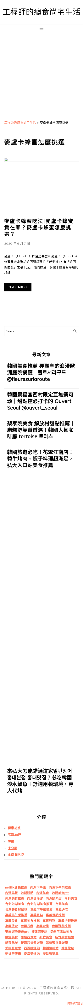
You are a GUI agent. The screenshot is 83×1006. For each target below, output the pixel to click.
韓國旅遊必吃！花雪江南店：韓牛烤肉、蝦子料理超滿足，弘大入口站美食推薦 (40, 458)
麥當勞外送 (32, 954)
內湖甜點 (27, 893)
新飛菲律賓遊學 (32, 943)
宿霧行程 (27, 926)
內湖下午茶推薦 (60, 887)
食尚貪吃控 (16, 855)
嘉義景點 (36, 915)
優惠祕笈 (14, 828)
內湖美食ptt (60, 893)
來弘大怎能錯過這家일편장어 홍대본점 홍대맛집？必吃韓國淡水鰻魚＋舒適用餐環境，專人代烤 (40, 781)
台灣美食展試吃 (16, 909)
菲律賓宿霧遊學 (57, 943)
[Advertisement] (41, 75)
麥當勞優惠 (13, 954)
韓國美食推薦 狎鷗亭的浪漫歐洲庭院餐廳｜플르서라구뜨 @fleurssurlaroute (41, 372)
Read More (18, 287)
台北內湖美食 (14, 904)
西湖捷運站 (32, 948)
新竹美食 (45, 937)
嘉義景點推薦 (55, 915)
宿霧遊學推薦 (61, 926)
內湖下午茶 (38, 887)
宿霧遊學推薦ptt (17, 931)
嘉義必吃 (61, 909)
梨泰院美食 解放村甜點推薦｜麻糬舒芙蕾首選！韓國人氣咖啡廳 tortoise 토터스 (41, 430)
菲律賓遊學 (13, 948)
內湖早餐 (11, 893)
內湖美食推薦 (14, 898)
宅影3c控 (14, 835)
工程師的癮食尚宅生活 (42, 12)
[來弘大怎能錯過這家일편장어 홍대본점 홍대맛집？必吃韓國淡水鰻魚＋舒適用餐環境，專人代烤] (41, 762)
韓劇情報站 (51, 948)
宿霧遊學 (42, 926)
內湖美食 (42, 893)
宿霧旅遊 (11, 926)
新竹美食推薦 (64, 937)
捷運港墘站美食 (61, 931)
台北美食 (61, 904)
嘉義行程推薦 (67, 921)
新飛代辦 (11, 943)
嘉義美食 (11, 921)
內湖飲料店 (54, 898)
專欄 (11, 841)
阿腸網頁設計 (75, 1003)
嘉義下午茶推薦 (41, 909)
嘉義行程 (49, 921)
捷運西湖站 (29, 937)
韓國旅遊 (67, 948)
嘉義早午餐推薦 (16, 915)
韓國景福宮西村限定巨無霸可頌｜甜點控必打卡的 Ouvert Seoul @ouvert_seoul (40, 401)
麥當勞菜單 (51, 954)
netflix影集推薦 (16, 887)
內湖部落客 (35, 898)
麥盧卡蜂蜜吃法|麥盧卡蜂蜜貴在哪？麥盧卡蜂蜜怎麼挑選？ (39, 227)
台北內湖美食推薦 (40, 904)
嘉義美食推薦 (30, 921)
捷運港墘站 (39, 931)
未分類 (13, 848)
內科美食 (70, 898)
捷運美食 (11, 937)
